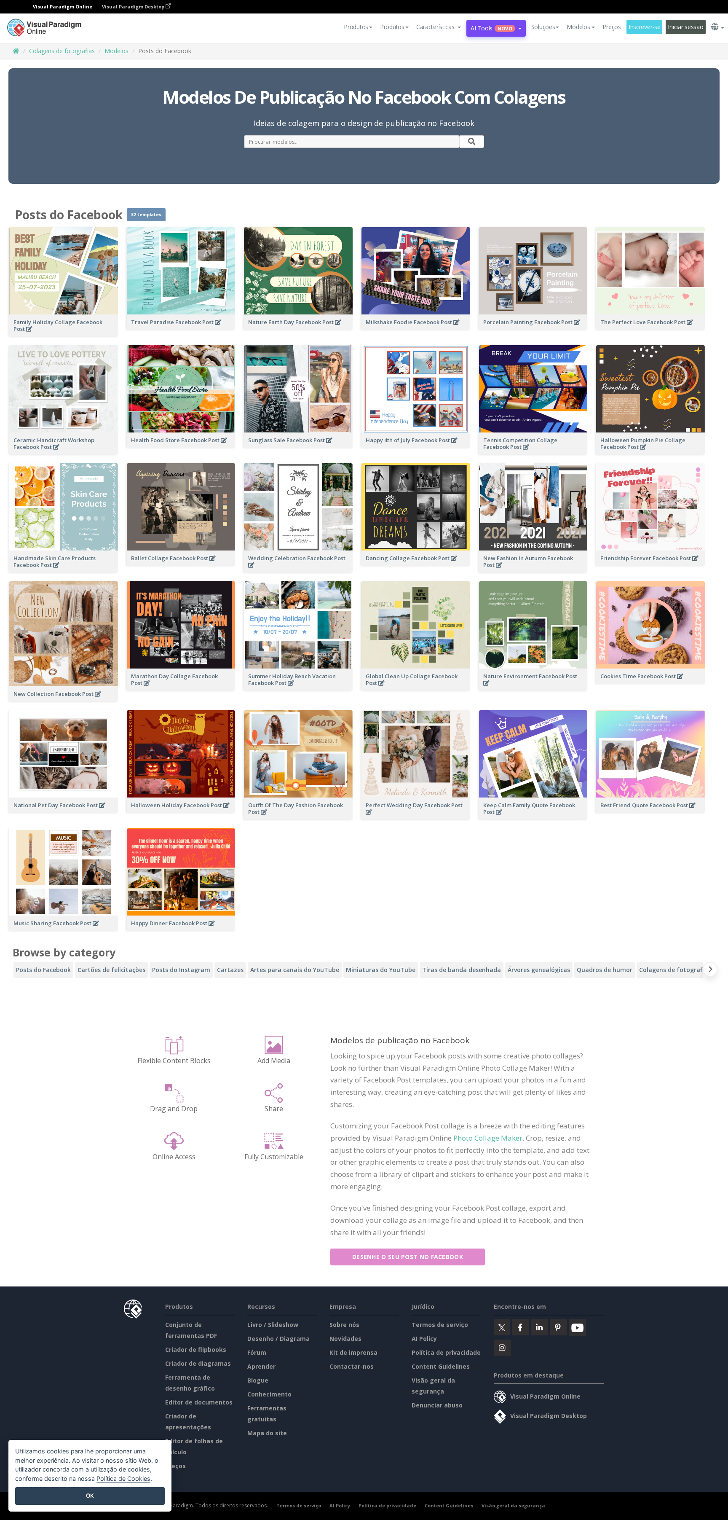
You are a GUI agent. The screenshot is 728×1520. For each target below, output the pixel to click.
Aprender (261, 1366)
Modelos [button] (578, 27)
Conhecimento (269, 1394)
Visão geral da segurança (513, 1505)
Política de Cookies (123, 1478)
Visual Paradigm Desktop (134, 6)
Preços (611, 27)
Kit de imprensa (353, 1352)
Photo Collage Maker (487, 1138)
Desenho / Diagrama (278, 1339)
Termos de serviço (440, 1325)
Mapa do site (267, 1433)
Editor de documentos (199, 1402)
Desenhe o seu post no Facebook (407, 1257)
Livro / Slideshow (272, 1325)
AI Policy (424, 1339)
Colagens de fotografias (62, 51)
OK (90, 1495)
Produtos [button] (356, 27)
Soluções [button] (543, 27)
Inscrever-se (645, 27)
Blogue (257, 1380)
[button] (438, 27)
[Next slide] (710, 971)
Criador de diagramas (198, 1363)
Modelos (116, 51)
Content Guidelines (441, 1366)
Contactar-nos (351, 1366)
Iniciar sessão (685, 27)
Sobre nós (344, 1325)
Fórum (256, 1352)
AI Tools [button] (491, 28)
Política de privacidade (446, 1352)
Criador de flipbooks (195, 1349)
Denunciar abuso (437, 1405)
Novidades (345, 1339)
